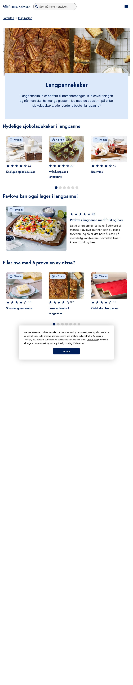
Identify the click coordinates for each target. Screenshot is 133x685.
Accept (66, 351)
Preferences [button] (78, 343)
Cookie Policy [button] (93, 340)
